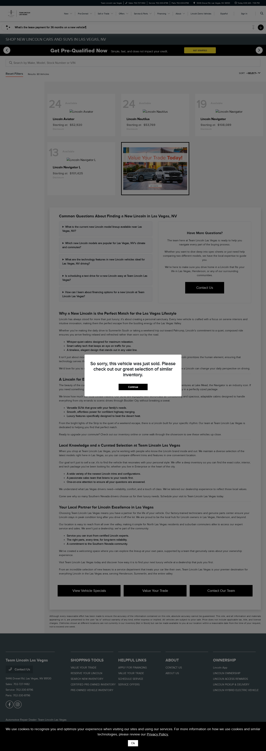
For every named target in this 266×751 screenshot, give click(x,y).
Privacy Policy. (158, 734)
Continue (133, 387)
